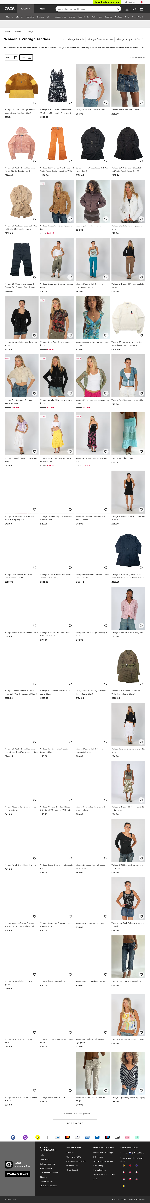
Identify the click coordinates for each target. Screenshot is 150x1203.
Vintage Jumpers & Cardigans (132, 39)
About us (70, 1152)
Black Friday (98, 1165)
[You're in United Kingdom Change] (141, 2)
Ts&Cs (131, 1199)
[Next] (143, 39)
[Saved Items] (134, 8)
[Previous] (64, 39)
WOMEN (26, 8)
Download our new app (107, 2)
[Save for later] (34, 103)
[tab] (9, 16)
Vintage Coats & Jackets (100, 39)
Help (42, 1155)
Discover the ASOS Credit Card (104, 1176)
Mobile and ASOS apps (103, 1152)
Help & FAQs (129, 2)
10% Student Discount (49, 1172)
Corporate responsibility (76, 1161)
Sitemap (43, 1177)
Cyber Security (72, 1170)
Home (7, 31)
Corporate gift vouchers (103, 1161)
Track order (44, 1159)
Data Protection (46, 1181)
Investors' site (72, 1165)
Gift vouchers (98, 1156)
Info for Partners (99, 1170)
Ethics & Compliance (48, 1185)
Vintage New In (76, 39)
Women (18, 31)
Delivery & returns (47, 1163)
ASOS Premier (46, 1168)
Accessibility (140, 1199)
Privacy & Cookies (119, 1199)
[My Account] (127, 8)
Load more (75, 1123)
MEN (42, 8)
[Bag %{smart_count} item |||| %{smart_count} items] (141, 8)
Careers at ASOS (73, 1156)
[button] (124, 1165)
